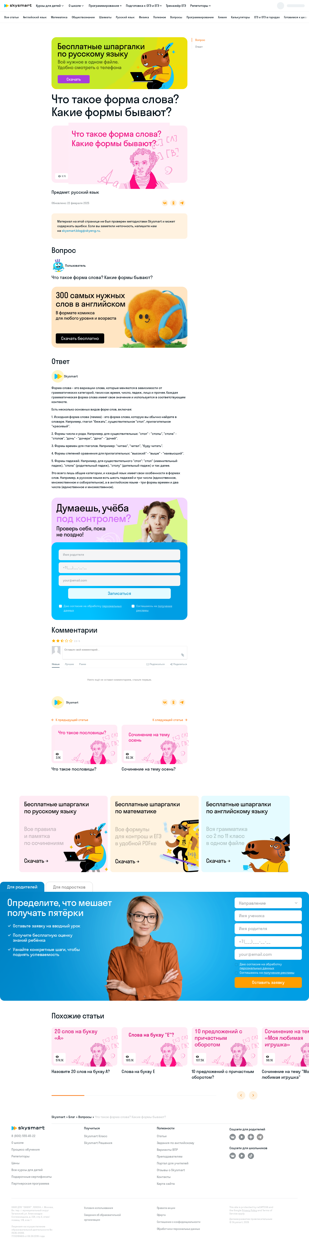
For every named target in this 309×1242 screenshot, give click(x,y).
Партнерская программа (30, 1183)
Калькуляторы (240, 17)
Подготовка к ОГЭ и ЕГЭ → (144, 6)
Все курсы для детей (27, 1170)
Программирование (200, 17)
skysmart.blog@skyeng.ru (81, 231)
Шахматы (105, 17)
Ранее (82, 664)
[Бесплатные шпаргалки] (63, 834)
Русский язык (125, 17)
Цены (15, 1163)
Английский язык (35, 17)
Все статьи (11, 17)
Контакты (164, 1177)
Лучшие (69, 664)
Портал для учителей (172, 1163)
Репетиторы (20, 1156)
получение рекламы (279, 972)
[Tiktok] (251, 1156)
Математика (59, 17)
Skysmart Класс (95, 1136)
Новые (56, 664)
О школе (17, 1143)
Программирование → (105, 6)
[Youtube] (242, 1137)
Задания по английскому (175, 1143)
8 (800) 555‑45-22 (23, 1136)
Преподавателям (169, 1156)
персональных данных (257, 968)
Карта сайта (166, 1184)
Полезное (159, 17)
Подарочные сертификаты (31, 1177)
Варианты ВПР (167, 1150)
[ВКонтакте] (232, 1137)
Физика (144, 17)
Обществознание (83, 17)
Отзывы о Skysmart (171, 1170)
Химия (222, 17)
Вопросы (176, 17)
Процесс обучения (25, 1149)
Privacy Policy (249, 1210)
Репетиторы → (200, 6)
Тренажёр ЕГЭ (176, 6)
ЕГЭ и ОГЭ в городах (267, 17)
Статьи (162, 1136)
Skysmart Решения (98, 1143)
